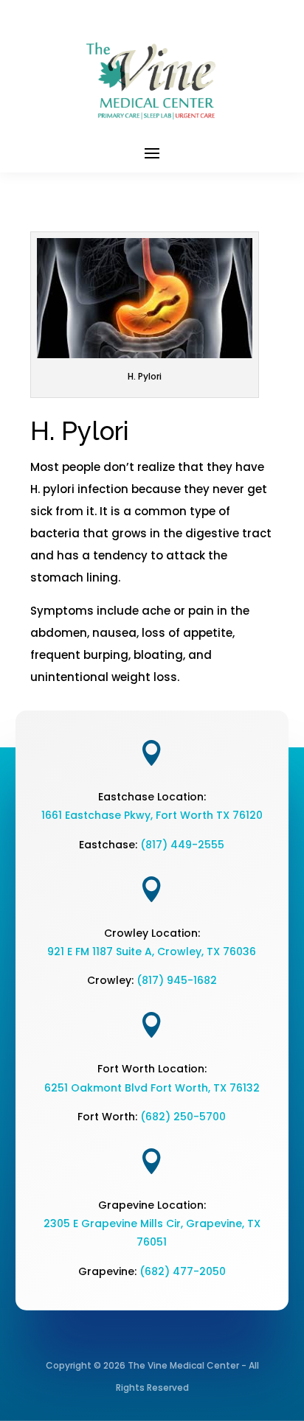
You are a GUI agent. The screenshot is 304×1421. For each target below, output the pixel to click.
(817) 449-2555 (182, 844)
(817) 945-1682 (177, 980)
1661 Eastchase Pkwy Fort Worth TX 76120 (152, 815)
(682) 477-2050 (182, 1271)
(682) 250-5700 (183, 1116)
